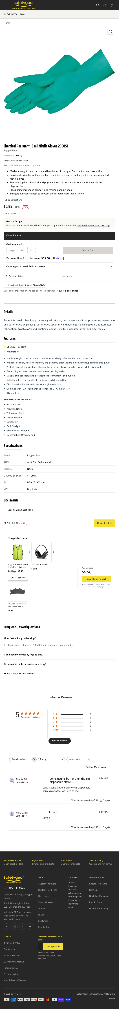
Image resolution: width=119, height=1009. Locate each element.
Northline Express (98, 896)
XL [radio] (31, 250)
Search (112, 998)
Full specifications (13, 199)
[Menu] (7, 5)
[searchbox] (20, 759)
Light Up (93, 889)
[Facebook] (7, 926)
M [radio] (22, 250)
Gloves (41, 908)
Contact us (9, 949)
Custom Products (47, 883)
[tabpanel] (59, 82)
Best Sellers (44, 927)
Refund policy (11, 967)
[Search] (97, 5)
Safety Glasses (45, 902)
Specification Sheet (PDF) (20, 509)
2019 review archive (14, 961)
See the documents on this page (93, 225)
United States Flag (98, 908)
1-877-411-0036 (16, 887)
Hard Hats (43, 896)
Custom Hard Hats (47, 889)
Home (7, 23)
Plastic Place (95, 902)
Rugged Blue (10, 150)
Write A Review (59, 740)
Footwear (43, 920)
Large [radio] (12, 250)
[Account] (104, 5)
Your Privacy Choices (15, 980)
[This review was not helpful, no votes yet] (106, 800)
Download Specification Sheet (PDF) (26, 285)
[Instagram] (14, 926)
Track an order (11, 955)
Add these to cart (96, 579)
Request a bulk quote (67, 290)
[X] (22, 926)
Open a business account (72, 886)
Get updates (53, 946)
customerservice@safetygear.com (18, 896)
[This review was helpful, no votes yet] (101, 800)
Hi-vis (41, 914)
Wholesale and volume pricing (75, 895)
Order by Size (104, 523)
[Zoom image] (110, 32)
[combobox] (51, 759)
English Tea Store (98, 883)
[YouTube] (30, 926)
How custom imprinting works (74, 904)
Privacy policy (11, 974)
